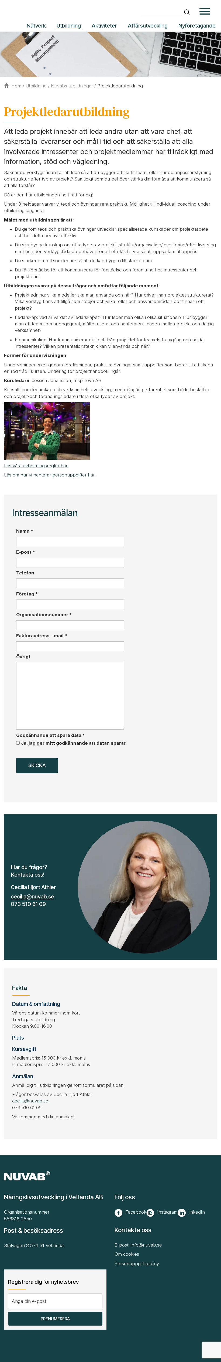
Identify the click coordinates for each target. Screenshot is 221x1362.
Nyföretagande (197, 25)
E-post (25, 552)
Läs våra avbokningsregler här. (36, 465)
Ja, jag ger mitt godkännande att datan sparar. (74, 743)
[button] (187, 12)
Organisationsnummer (44, 614)
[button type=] (205, 12)
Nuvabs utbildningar (72, 85)
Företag (27, 594)
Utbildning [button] (69, 25)
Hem (16, 85)
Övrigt (23, 656)
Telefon (25, 573)
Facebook (135, 1212)
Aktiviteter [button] (104, 25)
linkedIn (196, 1212)
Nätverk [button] (36, 25)
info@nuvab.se (146, 1245)
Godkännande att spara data (50, 735)
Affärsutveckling (148, 25)
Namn (24, 531)
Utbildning (36, 85)
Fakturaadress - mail (41, 635)
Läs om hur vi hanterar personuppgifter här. (49, 475)
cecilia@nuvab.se (32, 896)
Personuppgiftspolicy (137, 1263)
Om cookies (127, 1254)
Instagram (167, 1212)
